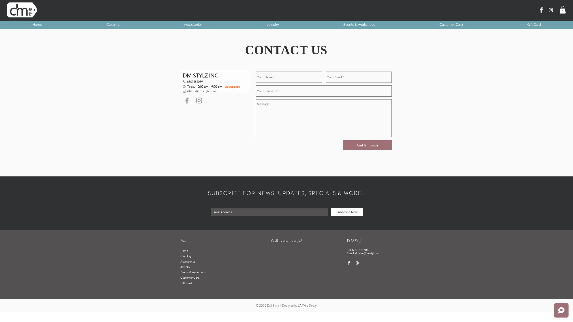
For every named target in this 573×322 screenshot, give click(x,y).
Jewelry (185, 267)
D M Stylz (355, 241)
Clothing (185, 256)
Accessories (187, 261)
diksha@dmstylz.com (368, 253)
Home (184, 250)
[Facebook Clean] (541, 10)
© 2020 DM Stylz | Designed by (277, 305)
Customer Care (189, 277)
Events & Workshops (193, 272)
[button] (563, 9)
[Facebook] (187, 100)
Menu (185, 241)
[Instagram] (551, 10)
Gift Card (186, 283)
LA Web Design (307, 305)
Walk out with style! (286, 241)
